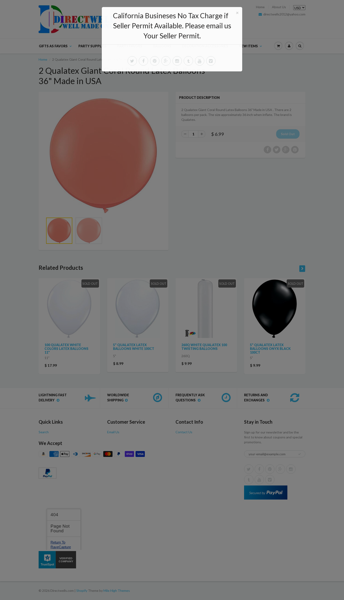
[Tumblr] (188, 61)
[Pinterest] (154, 61)
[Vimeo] (211, 61)
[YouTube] (199, 61)
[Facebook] (143, 61)
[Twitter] (132, 61)
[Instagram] (177, 61)
